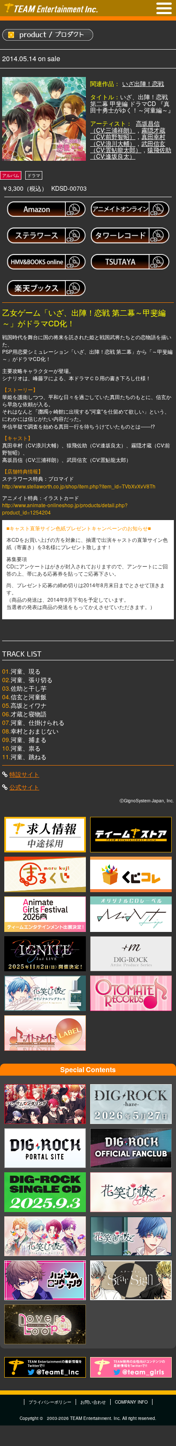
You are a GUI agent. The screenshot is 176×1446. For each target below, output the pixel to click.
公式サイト (24, 787)
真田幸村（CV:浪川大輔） (127, 139)
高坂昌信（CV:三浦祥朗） (125, 126)
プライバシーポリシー (50, 1402)
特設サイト (24, 774)
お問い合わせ (93, 1402)
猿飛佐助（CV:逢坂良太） (130, 152)
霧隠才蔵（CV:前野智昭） (127, 133)
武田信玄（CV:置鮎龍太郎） (127, 146)
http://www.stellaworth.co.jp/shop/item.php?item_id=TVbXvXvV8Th (78, 486)
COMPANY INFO (131, 1402)
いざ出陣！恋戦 (143, 83)
